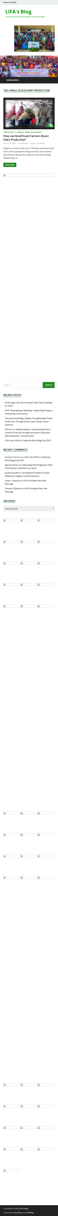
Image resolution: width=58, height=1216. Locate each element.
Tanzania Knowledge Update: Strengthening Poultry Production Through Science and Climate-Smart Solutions (28, 421)
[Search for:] (29, 385)
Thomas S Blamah (13, 488)
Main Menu (12, 80)
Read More (9, 165)
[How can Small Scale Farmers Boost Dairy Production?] (29, 115)
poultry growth (12, 472)
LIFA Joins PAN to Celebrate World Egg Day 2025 (28, 440)
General (20, 132)
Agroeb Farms (11, 465)
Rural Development (33, 132)
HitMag (30, 1212)
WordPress (18, 1212)
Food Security (9, 132)
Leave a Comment (37, 143)
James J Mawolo (12, 480)
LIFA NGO (24, 143)
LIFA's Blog (18, 11)
